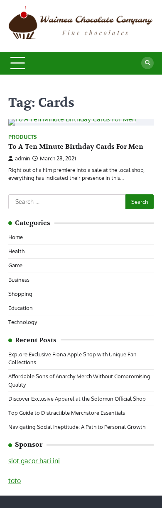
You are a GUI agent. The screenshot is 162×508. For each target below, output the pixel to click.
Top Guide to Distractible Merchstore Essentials (66, 412)
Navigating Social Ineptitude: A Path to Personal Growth (76, 426)
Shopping (20, 293)
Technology (22, 322)
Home (15, 237)
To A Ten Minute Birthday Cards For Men (75, 147)
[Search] (147, 63)
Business (18, 279)
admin (22, 158)
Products (22, 137)
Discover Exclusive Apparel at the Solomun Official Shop (77, 398)
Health (16, 251)
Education (20, 308)
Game (15, 265)
